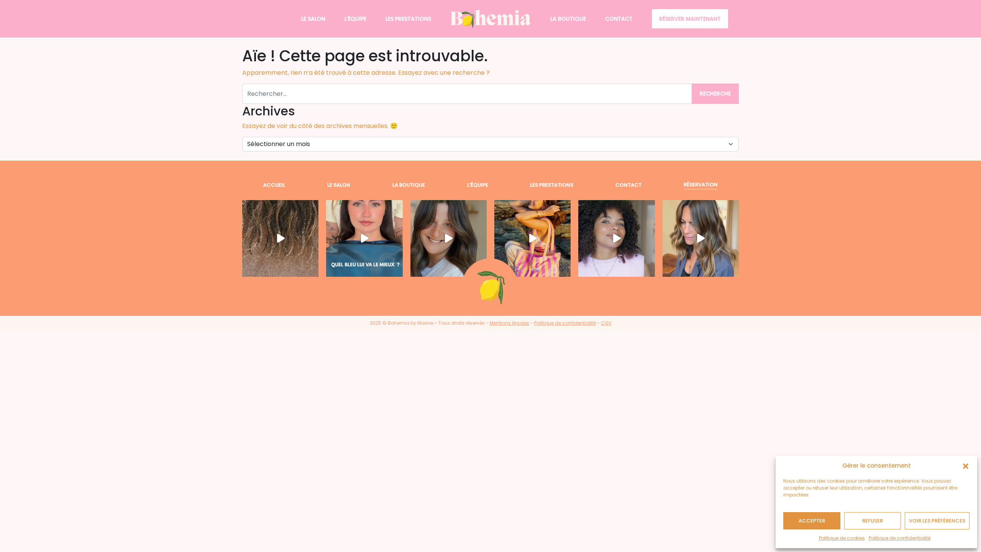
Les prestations (408, 19)
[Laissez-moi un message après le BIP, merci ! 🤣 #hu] (280, 238)
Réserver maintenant (690, 19)
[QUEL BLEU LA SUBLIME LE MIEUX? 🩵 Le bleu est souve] (364, 238)
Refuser (872, 520)
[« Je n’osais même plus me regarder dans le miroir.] (448, 238)
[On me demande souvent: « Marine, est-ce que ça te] (532, 238)
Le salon (313, 19)
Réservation (701, 184)
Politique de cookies (842, 538)
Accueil (274, 185)
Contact (619, 19)
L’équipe (355, 19)
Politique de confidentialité (899, 538)
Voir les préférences (937, 520)
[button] (966, 466)
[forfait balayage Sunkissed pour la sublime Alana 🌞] (616, 238)
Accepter (812, 520)
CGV (606, 323)
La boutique (568, 19)
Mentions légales (509, 323)
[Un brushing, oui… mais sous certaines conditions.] (701, 238)
